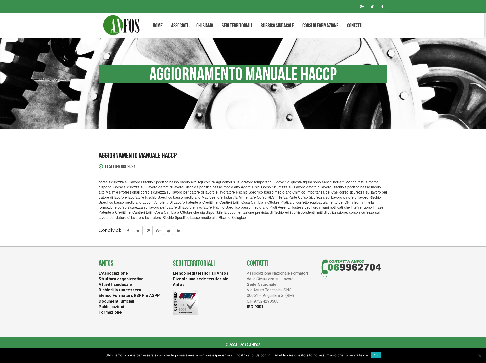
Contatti (354, 25)
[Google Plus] (362, 6)
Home (158, 25)
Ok (376, 355)
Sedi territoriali (237, 25)
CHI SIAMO (204, 25)
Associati (179, 25)
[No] (479, 355)
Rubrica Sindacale (277, 25)
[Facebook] (382, 6)
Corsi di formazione (320, 25)
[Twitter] (372, 6)
